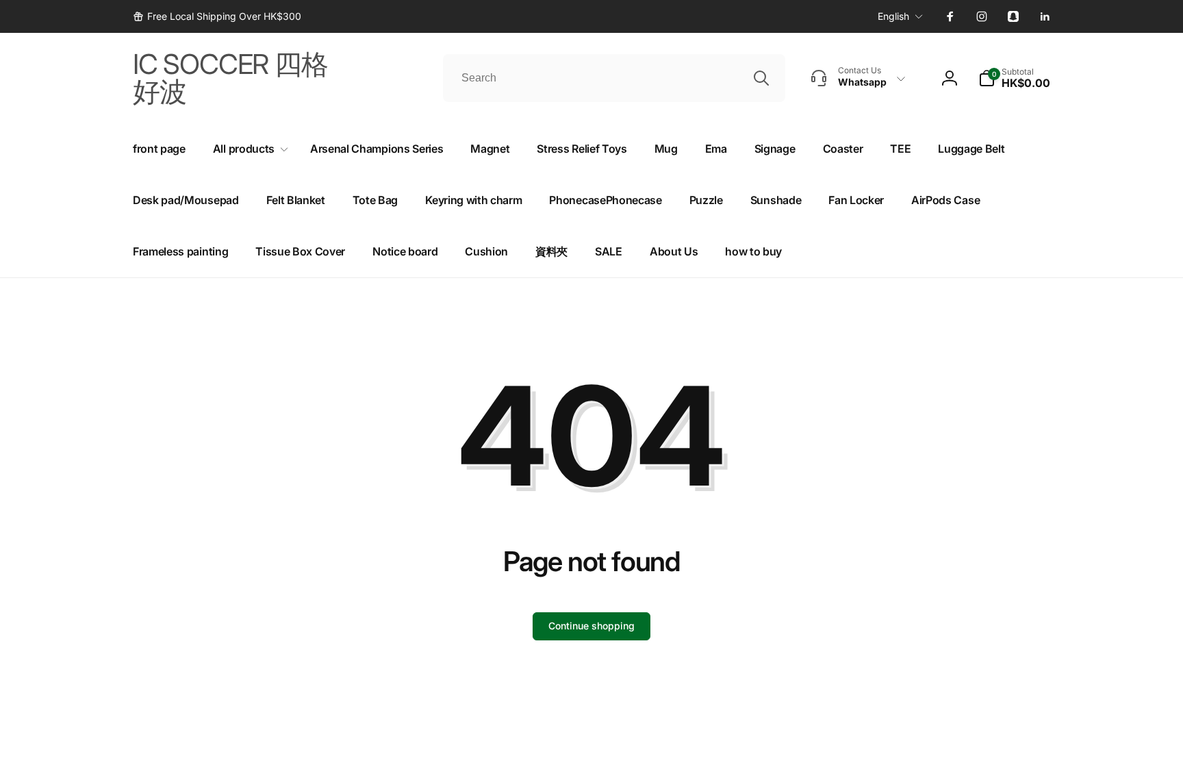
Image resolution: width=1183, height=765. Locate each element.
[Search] (761, 78)
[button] (1014, 78)
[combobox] (614, 78)
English (893, 16)
